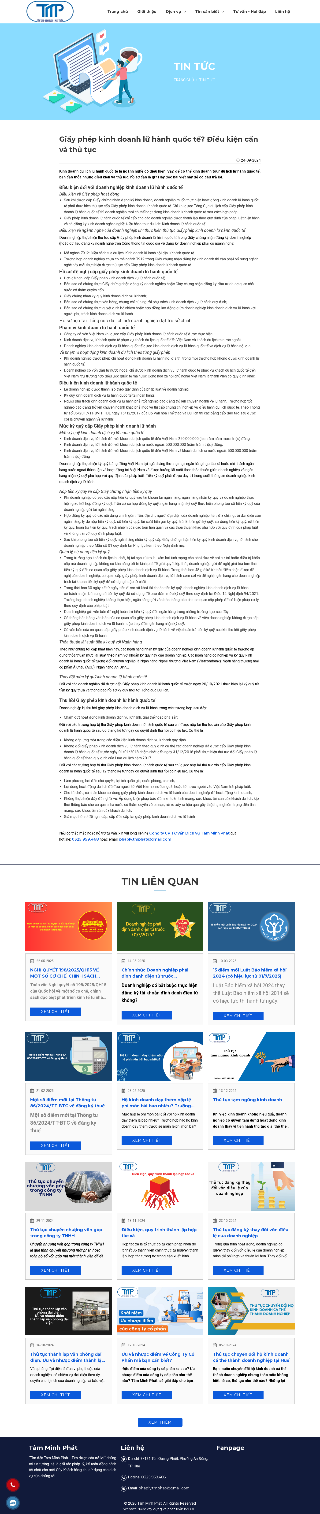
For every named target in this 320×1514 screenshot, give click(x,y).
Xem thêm (160, 1422)
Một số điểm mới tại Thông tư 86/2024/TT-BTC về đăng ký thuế (67, 1102)
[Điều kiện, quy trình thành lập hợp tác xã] (160, 1186)
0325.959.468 (85, 839)
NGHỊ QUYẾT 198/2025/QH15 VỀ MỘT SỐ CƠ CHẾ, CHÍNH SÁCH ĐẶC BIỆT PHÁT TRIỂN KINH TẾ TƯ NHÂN (68, 973)
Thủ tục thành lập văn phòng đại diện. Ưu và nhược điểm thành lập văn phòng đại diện (67, 1357)
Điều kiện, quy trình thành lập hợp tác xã (159, 1232)
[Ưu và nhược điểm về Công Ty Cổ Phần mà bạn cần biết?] (160, 1311)
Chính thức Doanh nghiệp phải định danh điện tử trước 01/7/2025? (155, 973)
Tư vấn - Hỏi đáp (249, 11)
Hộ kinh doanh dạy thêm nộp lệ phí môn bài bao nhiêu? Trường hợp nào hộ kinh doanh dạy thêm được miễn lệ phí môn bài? (158, 1103)
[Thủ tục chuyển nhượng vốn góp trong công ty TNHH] (68, 1186)
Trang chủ (117, 11)
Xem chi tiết (55, 1011)
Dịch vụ (173, 11)
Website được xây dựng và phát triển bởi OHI (160, 1509)
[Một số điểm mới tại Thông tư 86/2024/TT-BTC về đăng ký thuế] (68, 1056)
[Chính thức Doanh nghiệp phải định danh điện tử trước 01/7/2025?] (160, 926)
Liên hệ (282, 11)
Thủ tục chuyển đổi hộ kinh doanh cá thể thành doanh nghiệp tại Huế (251, 1357)
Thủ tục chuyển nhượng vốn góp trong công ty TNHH (66, 1232)
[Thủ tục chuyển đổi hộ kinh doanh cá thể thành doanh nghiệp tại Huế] (251, 1311)
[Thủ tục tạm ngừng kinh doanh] (251, 1056)
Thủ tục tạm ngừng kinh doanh (247, 1099)
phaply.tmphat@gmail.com (145, 839)
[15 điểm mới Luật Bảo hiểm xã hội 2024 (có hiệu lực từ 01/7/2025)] (251, 926)
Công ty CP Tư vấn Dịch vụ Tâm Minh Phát (189, 833)
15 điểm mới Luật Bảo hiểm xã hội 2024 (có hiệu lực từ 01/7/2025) (250, 973)
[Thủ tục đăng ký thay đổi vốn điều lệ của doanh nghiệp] (251, 1186)
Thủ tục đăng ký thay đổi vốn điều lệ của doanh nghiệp (250, 1232)
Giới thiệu (146, 11)
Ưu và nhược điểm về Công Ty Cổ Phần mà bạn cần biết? (158, 1357)
